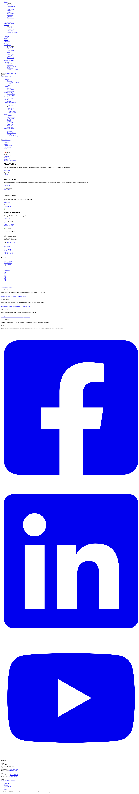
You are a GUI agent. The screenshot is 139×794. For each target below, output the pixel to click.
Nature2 (9, 56)
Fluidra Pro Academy (12, 32)
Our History (10, 83)
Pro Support (10, 30)
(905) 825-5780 (13, 776)
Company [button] (6, 79)
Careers (9, 88)
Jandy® (9, 10)
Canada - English (11, 112)
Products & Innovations (13, 82)
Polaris (6, 40)
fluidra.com (10, 105)
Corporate (9, 5)
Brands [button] (5, 2)
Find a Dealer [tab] (7, 147)
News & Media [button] (8, 92)
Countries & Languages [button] (10, 102)
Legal (5, 789)
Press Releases (10, 95)
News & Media (11, 94)
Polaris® (9, 12)
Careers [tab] (6, 144)
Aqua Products (11, 6)
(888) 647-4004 (13, 770)
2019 (5, 279)
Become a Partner (11, 29)
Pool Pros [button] (6, 25)
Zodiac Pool (10, 54)
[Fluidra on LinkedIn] (71, 637)
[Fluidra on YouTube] (71, 757)
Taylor (9, 52)
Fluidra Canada (8, 261)
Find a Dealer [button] (7, 96)
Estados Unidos (11, 109)
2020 (5, 278)
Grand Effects (10, 9)
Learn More (7, 170)
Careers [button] (6, 86)
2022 (5, 275)
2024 (5, 272)
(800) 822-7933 (11, 242)
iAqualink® (10, 15)
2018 (5, 280)
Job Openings (10, 89)
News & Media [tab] (8, 145)
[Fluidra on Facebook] (71, 483)
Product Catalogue (8, 225)
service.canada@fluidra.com (8, 780)
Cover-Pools (10, 58)
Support (9, 101)
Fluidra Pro (10, 28)
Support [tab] (6, 148)
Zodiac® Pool (10, 13)
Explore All (7, 270)
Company (9, 81)
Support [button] (6, 99)
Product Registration (9, 23)
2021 (5, 276)
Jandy (6, 38)
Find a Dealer (7, 22)
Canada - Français (11, 111)
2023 (5, 273)
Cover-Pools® (10, 18)
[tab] (7, 152)
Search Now (7, 218)
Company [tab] (6, 142)
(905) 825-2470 (14, 775)
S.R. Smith (7, 41)
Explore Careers (8, 185)
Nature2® (9, 16)
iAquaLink (7, 43)
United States (10, 108)
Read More (7, 202)
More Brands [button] (7, 45)
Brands (9, 85)
